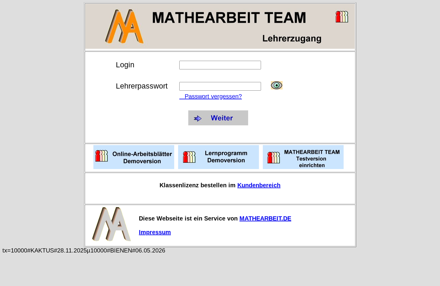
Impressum (155, 232)
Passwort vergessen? (210, 96)
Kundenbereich (258, 185)
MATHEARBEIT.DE (265, 218)
